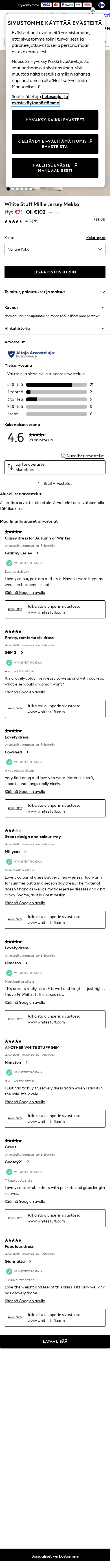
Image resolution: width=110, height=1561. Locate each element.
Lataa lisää (55, 1341)
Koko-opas (95, 237)
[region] (55, 100)
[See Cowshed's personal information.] (27, 752)
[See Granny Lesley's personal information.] (37, 553)
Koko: (9, 237)
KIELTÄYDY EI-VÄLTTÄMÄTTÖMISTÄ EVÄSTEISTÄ (55, 144)
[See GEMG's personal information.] (21, 652)
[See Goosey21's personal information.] (27, 1162)
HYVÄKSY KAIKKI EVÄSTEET (55, 120)
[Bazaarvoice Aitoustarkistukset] (31, 354)
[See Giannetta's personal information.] (30, 1261)
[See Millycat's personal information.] (25, 851)
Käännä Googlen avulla (25, 592)
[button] (8, 189)
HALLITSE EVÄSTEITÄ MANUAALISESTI (55, 168)
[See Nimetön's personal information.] (26, 963)
